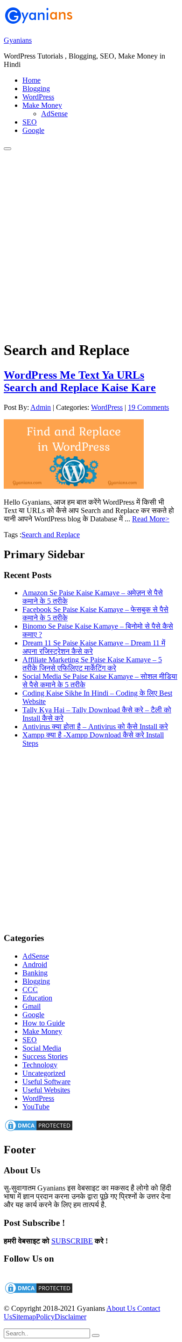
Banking (35, 973)
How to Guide (43, 1023)
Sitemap (24, 1317)
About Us (121, 1308)
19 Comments (148, 407)
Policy (45, 1317)
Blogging (36, 981)
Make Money (42, 1031)
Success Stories (45, 1056)
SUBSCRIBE (72, 1241)
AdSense (35, 956)
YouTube (35, 1107)
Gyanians (18, 40)
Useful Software (46, 1081)
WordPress (107, 407)
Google (33, 1015)
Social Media (41, 1048)
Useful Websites (46, 1090)
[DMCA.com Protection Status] (39, 1130)
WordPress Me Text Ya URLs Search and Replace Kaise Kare (80, 381)
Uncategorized (43, 1073)
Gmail (31, 1006)
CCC (30, 989)
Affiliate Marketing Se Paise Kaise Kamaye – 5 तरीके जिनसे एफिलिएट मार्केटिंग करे (92, 664)
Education (37, 998)
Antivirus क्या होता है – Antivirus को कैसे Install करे (95, 726)
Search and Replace (50, 535)
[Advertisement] (91, 241)
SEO (29, 1040)
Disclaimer (70, 1317)
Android (34, 964)
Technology (39, 1065)
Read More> (150, 519)
